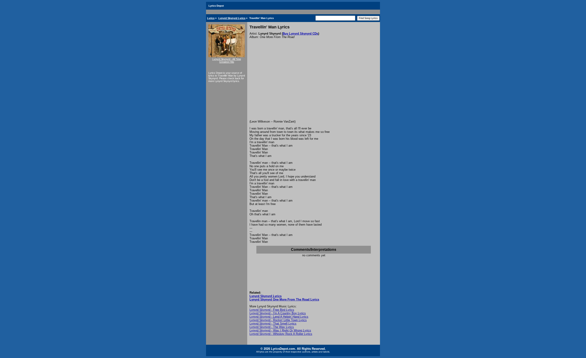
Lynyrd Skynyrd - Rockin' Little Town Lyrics (278, 320)
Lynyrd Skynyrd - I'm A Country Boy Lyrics (278, 313)
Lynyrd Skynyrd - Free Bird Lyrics (272, 310)
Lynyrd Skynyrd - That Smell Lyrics (273, 323)
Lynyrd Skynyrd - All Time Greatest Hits (226, 60)
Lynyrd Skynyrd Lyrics (231, 18)
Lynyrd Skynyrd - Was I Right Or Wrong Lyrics (280, 330)
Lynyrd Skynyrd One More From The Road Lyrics (284, 299)
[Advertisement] (313, 85)
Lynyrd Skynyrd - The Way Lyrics (272, 327)
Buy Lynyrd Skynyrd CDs (300, 33)
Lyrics (210, 18)
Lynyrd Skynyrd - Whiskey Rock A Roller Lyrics (281, 334)
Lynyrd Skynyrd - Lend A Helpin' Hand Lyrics (279, 316)
